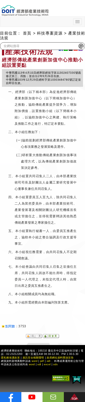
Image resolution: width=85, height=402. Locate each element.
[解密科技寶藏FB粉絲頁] (10, 397)
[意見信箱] (53, 397)
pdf (42, 360)
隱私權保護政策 (10, 357)
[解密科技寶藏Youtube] (32, 397)
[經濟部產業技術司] (24, 8)
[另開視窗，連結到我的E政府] (77, 379)
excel (47, 364)
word (32, 364)
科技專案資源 (50, 33)
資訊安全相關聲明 (33, 357)
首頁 (27, 33)
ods (55, 364)
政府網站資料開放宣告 (60, 357)
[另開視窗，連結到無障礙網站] (61, 378)
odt (49, 360)
